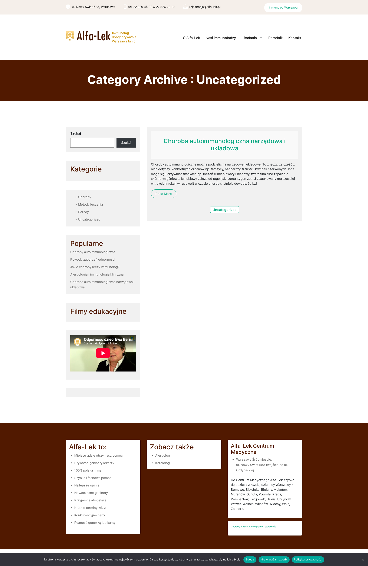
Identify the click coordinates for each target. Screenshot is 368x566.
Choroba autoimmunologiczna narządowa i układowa (225, 144)
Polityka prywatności (308, 559)
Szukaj (75, 133)
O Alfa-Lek (191, 38)
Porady (83, 212)
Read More (163, 194)
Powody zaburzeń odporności (92, 259)
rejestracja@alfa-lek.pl (204, 7)
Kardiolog (162, 463)
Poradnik (275, 38)
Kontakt (294, 38)
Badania (250, 38)
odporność (270, 526)
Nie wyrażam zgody (274, 559)
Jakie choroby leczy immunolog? (94, 267)
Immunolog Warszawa (283, 7)
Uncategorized (89, 219)
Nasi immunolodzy (221, 38)
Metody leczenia (90, 204)
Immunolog (120, 33)
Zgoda (250, 559)
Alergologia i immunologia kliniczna (97, 274)
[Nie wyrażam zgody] (363, 559)
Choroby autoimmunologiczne (93, 252)
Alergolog (162, 455)
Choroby (84, 197)
